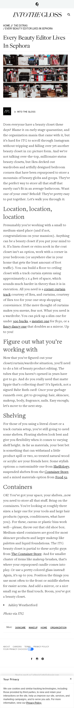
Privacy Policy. (34, 702)
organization (58, 627)
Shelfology (61, 466)
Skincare (20, 627)
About (6, 646)
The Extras (21, 25)
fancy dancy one (15, 326)
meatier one (40, 321)
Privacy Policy (41, 646)
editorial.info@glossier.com (46, 675)
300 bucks (20, 321)
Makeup (33, 627)
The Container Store (26, 553)
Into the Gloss (37, 14)
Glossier (37, 4)
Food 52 (61, 477)
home (44, 627)
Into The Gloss (26, 111)
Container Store (56, 471)
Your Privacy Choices (15, 649)
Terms (27, 646)
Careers (17, 646)
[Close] (70, 679)
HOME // (8, 25)
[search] (68, 14)
